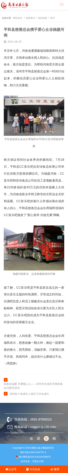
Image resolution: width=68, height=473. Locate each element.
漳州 (52, 18)
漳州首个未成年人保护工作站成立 (29, 393)
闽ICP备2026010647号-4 (33, 452)
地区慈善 (42, 18)
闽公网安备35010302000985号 (35, 457)
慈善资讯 (30, 18)
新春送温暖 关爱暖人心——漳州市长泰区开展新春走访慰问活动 (33, 385)
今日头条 (35, 469)
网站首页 (17, 18)
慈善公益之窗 (38, 448)
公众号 (12, 469)
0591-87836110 (41, 419)
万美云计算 (37, 461)
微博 (56, 469)
